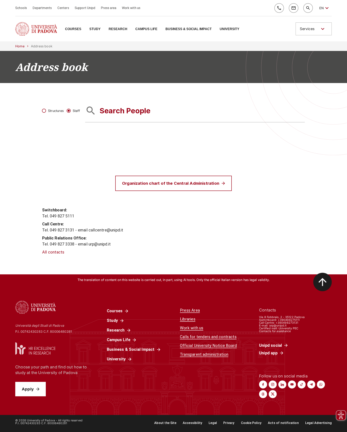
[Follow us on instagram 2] (273, 384)
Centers (63, 8)
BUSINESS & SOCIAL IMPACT (188, 29)
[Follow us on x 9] (273, 394)
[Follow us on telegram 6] (311, 384)
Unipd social (270, 345)
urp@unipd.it (278, 325)
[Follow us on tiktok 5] (302, 384)
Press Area (190, 310)
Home (19, 46)
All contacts (53, 252)
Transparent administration (204, 354)
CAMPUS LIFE (146, 29)
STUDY (95, 29)
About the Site (165, 423)
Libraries (187, 319)
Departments (42, 8)
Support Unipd (85, 8)
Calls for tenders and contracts (208, 336)
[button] (314, 28)
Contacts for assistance (275, 331)
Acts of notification (283, 423)
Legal (213, 423)
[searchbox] (195, 110)
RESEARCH (118, 29)
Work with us (131, 8)
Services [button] (307, 29)
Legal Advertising (318, 423)
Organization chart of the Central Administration (170, 183)
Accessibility (192, 423)
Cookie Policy (251, 423)
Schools (21, 8)
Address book (51, 67)
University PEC (288, 328)
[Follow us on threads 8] (263, 394)
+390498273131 (287, 322)
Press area (108, 8)
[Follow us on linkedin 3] (282, 384)
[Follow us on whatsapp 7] (321, 384)
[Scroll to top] (322, 282)
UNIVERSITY (229, 29)
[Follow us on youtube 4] (292, 384)
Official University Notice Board (208, 345)
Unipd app (268, 353)
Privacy (228, 423)
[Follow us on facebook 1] (263, 384)
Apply (28, 389)
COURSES (73, 29)
